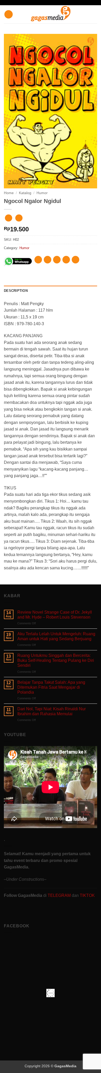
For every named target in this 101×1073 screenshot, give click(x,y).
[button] (8, 14)
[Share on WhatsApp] (38, 259)
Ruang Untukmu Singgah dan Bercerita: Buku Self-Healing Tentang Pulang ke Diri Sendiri (55, 660)
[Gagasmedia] (51, 14)
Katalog (25, 193)
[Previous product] (19, 218)
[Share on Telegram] (75, 259)
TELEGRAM (60, 895)
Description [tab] (16, 291)
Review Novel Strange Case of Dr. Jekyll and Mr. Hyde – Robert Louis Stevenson (54, 614)
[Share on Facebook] (47, 259)
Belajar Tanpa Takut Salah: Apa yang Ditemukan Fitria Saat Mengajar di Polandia (51, 687)
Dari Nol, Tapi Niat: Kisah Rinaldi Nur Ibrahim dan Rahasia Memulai (51, 711)
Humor (42, 193)
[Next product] (8, 218)
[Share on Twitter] (57, 259)
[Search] (95, 14)
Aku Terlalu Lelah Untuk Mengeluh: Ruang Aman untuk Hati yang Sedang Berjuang (56, 636)
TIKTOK (87, 895)
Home (9, 193)
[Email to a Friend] (66, 259)
